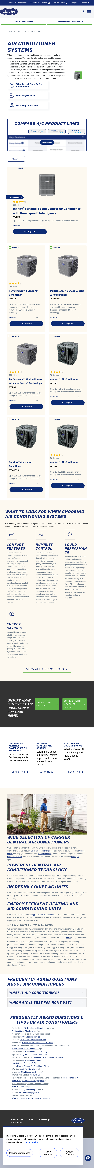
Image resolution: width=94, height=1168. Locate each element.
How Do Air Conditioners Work (33, 1040)
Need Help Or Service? (27, 105)
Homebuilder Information (16, 1120)
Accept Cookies (69, 1152)
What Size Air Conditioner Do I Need (37, 1043)
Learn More (20, 771)
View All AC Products (47, 669)
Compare (20, 168)
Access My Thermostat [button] (18, 3)
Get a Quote (29, 232)
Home (11, 31)
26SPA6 (12, 387)
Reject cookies (48, 1152)
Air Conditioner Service (30, 1037)
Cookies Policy (31, 1142)
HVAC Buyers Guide (25, 95)
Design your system (47, 704)
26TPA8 (12, 299)
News (32, 1119)
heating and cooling (27, 1089)
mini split (75, 857)
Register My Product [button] (40, 3)
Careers (45, 1119)
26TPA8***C (55, 299)
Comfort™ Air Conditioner (64, 379)
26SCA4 (53, 466)
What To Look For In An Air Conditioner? (29, 85)
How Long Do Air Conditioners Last (48, 1057)
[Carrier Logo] (78, 1121)
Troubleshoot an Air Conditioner (25, 1049)
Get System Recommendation (70, 22)
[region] (43, 1145)
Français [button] (74, 3)
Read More (76, 771)
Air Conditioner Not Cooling (29, 1072)
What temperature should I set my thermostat (31, 1098)
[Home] (9, 12)
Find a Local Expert (24, 22)
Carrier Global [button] (60, 3)
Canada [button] (86, 3)
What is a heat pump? (21, 1086)
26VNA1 (16, 217)
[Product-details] (47, 183)
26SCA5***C (14, 470)
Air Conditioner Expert (33, 1028)
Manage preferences (19, 1153)
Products (19, 31)
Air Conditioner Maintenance (24, 1031)
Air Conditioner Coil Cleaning (34, 1051)
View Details (47, 142)
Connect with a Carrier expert (75, 704)
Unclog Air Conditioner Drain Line (32, 1054)
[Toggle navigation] (89, 11)
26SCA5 (53, 383)
